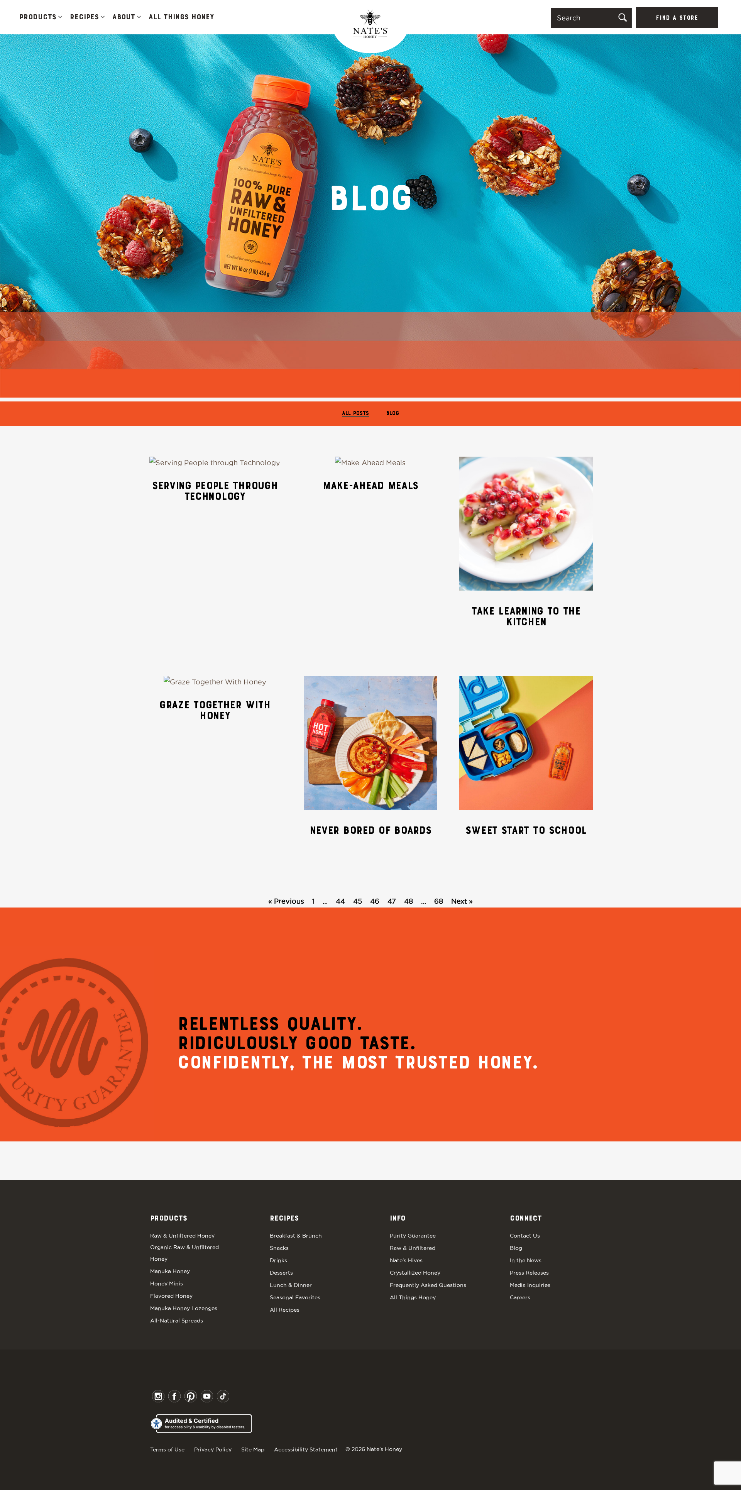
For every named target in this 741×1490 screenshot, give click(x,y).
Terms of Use (167, 1449)
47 (391, 901)
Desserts (281, 1273)
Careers (520, 1297)
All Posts (355, 414)
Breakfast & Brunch (296, 1236)
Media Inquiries (530, 1285)
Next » (462, 901)
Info (397, 1218)
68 (438, 901)
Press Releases (529, 1273)
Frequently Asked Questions (428, 1285)
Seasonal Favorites (295, 1297)
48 (408, 901)
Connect (526, 1218)
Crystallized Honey (415, 1273)
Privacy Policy (213, 1449)
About (123, 17)
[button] (60, 17)
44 (340, 901)
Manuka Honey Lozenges (183, 1308)
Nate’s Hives (406, 1260)
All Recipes (284, 1310)
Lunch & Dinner (291, 1285)
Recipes (84, 17)
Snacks (279, 1248)
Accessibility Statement (306, 1449)
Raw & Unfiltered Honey (182, 1236)
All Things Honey (181, 17)
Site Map (252, 1449)
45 (357, 901)
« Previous (286, 901)
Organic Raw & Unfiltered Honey (184, 1253)
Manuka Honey (170, 1271)
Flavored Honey (171, 1296)
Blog (392, 414)
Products (37, 17)
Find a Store (677, 18)
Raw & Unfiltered (412, 1248)
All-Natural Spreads (176, 1320)
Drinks (278, 1260)
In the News (525, 1260)
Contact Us (525, 1236)
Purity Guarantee (413, 1236)
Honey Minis (166, 1283)
